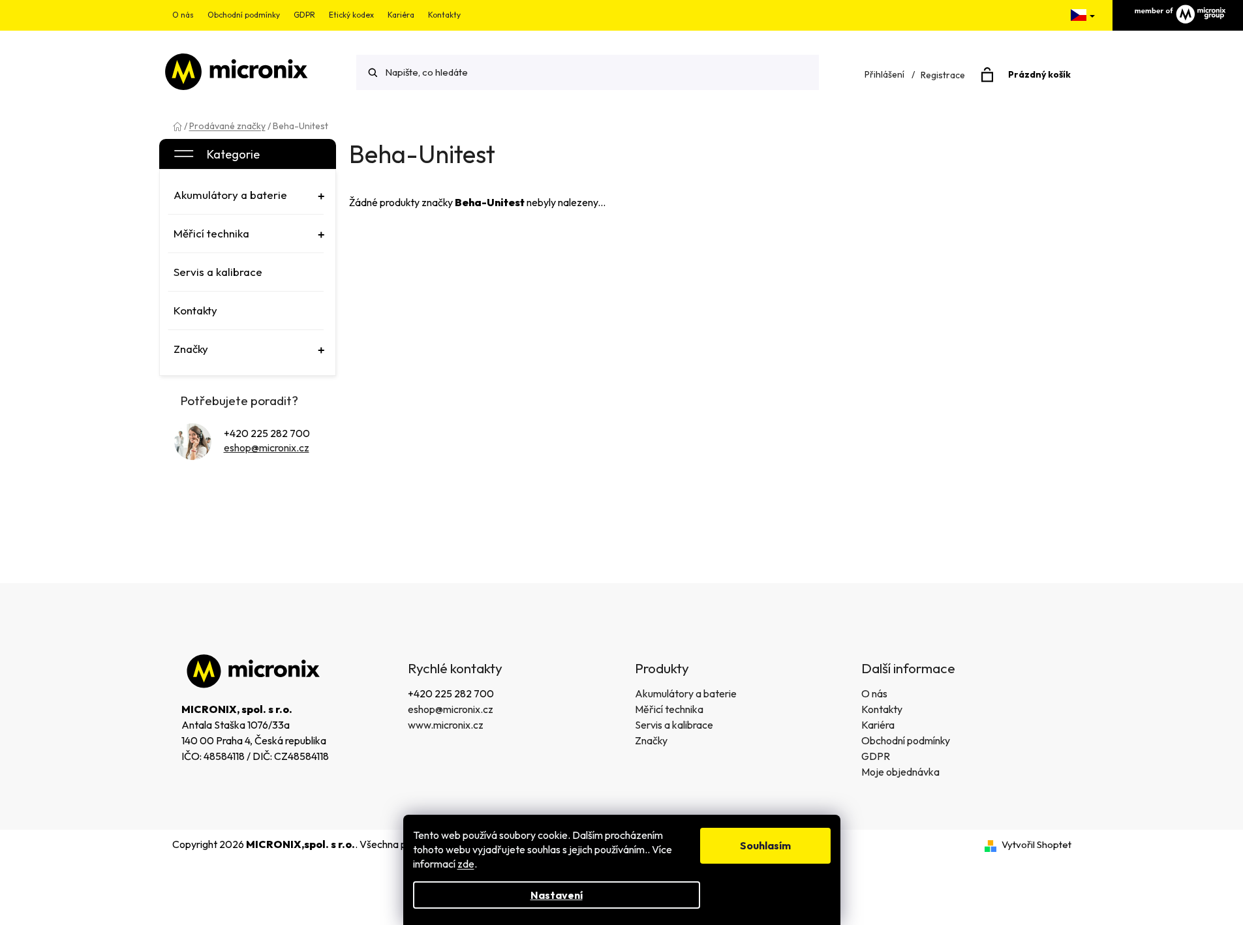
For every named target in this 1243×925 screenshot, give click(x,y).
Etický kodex (351, 15)
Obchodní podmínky (243, 15)
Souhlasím (765, 845)
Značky (651, 740)
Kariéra (401, 15)
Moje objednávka (900, 771)
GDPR (304, 15)
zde (465, 863)
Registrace (943, 75)
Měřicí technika (669, 709)
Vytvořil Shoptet (1036, 844)
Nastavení (556, 895)
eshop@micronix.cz (266, 447)
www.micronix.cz (445, 724)
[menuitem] (246, 195)
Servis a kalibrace (674, 724)
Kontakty (444, 15)
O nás (183, 15)
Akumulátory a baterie (686, 693)
